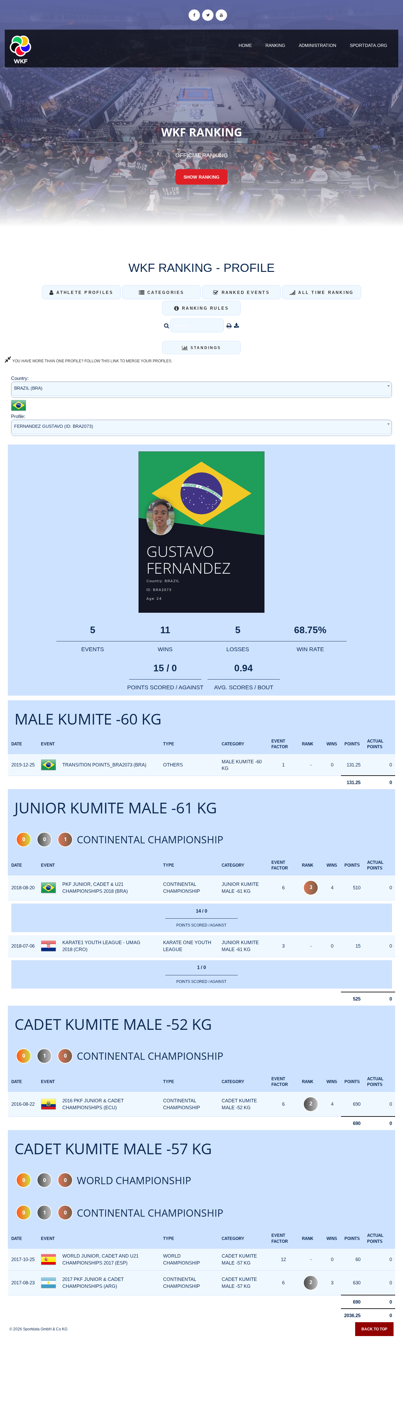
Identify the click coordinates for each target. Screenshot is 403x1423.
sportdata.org (368, 45)
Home (245, 45)
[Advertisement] (201, 1377)
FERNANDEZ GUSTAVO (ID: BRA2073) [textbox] (53, 426)
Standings (205, 348)
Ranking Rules (204, 308)
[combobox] (201, 390)
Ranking (275, 45)
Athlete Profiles (83, 292)
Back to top (374, 1329)
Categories (164, 292)
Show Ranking (201, 177)
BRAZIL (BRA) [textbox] (28, 388)
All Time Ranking (325, 292)
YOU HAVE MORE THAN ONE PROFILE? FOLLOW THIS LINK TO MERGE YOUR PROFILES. (91, 361)
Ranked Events (244, 292)
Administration (317, 45)
